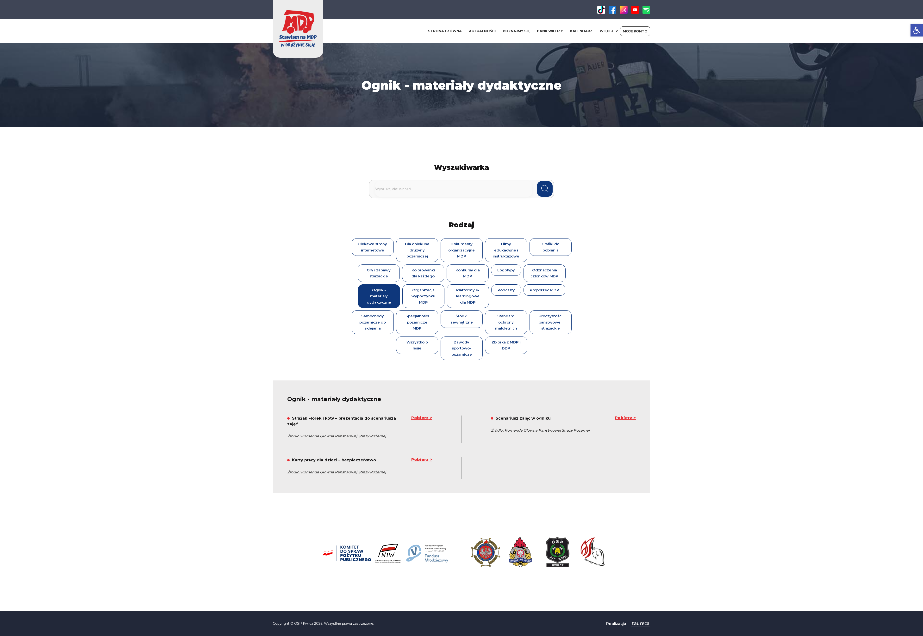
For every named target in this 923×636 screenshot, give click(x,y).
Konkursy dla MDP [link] (467, 273)
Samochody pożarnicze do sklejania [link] (372, 322)
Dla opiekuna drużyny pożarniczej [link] (417, 250)
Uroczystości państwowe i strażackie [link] (550, 322)
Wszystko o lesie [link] (417, 345)
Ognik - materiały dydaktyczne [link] (379, 296)
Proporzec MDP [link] (544, 290)
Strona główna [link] (445, 31)
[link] (917, 30)
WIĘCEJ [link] (606, 31)
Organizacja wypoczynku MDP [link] (423, 296)
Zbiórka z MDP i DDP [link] (506, 345)
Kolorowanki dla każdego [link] (423, 273)
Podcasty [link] (506, 290)
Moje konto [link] (635, 31)
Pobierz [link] (420, 418)
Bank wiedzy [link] (550, 31)
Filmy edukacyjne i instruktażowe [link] (506, 250)
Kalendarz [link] (581, 31)
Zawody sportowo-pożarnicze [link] (461, 348)
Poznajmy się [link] (516, 31)
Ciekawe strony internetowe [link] (372, 247)
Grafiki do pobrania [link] (550, 247)
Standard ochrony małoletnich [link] (506, 322)
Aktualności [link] (482, 31)
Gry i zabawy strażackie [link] (379, 273)
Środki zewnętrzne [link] (461, 319)
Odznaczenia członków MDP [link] (544, 273)
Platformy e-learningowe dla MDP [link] (468, 296)
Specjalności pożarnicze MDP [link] (417, 322)
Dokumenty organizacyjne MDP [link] (461, 250)
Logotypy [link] (506, 270)
